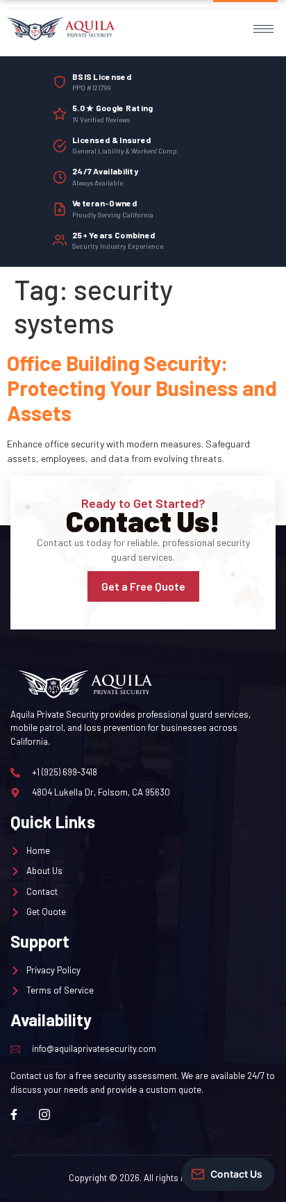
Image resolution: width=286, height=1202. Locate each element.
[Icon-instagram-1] (44, 1114)
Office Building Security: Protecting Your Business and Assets (142, 387)
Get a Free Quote (143, 586)
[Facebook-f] (14, 1114)
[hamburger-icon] (263, 28)
